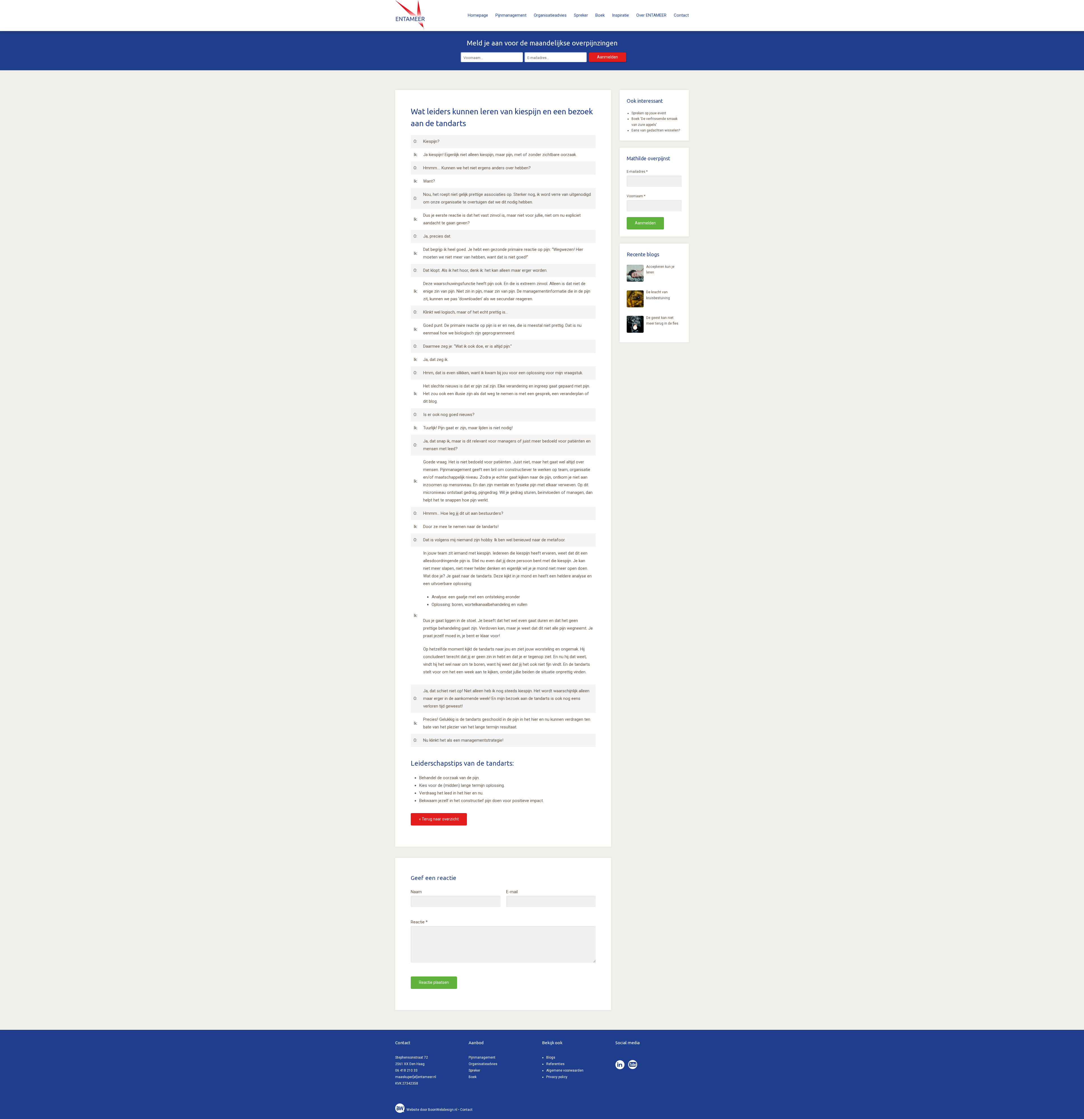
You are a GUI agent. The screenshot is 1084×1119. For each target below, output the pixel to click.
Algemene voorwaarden (564, 1070)
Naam (416, 891)
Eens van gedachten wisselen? (655, 130)
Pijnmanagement (510, 15)
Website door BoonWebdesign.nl (431, 1110)
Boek (600, 15)
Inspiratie (620, 15)
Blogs (550, 1057)
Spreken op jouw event (648, 113)
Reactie (419, 922)
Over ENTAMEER (651, 15)
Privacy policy (556, 1077)
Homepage (478, 15)
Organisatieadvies (550, 15)
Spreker (581, 15)
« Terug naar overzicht (439, 819)
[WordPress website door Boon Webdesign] (400, 1110)
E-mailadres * (637, 172)
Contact (681, 15)
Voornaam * (636, 196)
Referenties (555, 1064)
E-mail (512, 891)
